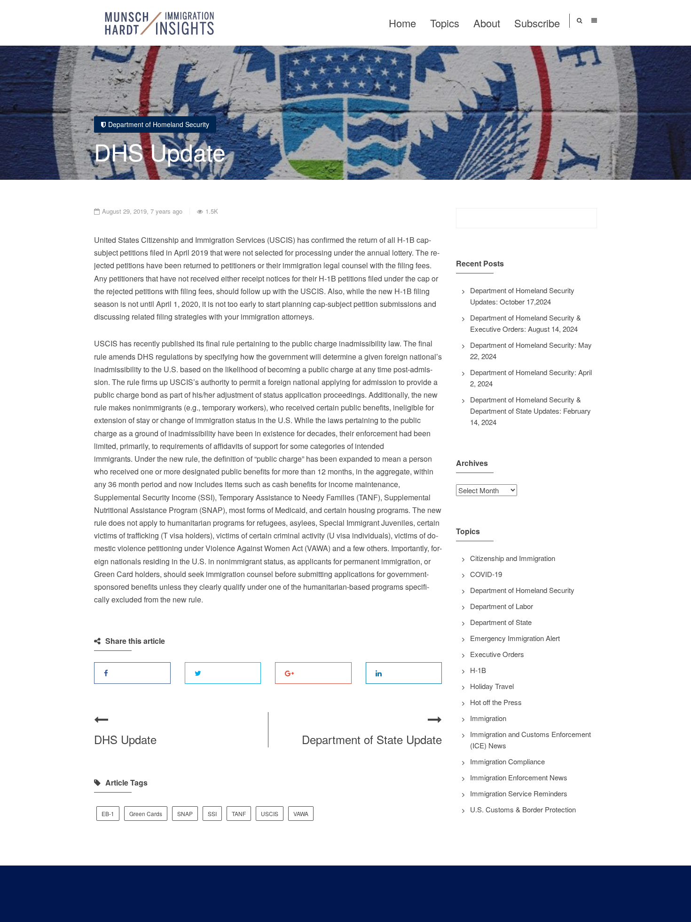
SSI (212, 814)
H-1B (478, 670)
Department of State (501, 622)
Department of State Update (372, 739)
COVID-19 (486, 574)
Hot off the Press (496, 702)
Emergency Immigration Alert (515, 638)
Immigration (488, 718)
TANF (239, 814)
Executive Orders (497, 654)
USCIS (269, 814)
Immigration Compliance (507, 761)
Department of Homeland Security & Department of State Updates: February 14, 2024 (530, 410)
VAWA (300, 814)
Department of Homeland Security (158, 124)
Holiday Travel (492, 686)
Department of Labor (501, 606)
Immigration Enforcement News (518, 777)
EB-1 (108, 814)
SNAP (185, 814)
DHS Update (125, 739)
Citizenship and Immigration (512, 558)
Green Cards (145, 814)
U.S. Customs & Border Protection (523, 809)
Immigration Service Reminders (518, 793)
